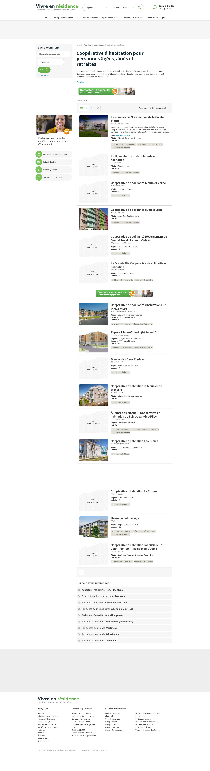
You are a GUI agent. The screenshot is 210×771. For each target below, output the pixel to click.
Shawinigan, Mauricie (126, 422)
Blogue (41, 732)
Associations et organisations (84, 735)
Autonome (115, 173)
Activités (41, 730)
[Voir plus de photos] (93, 126)
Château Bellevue (112, 713)
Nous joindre (43, 741)
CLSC (74, 727)
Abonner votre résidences (49, 716)
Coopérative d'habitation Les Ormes (134, 441)
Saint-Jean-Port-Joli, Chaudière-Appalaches (135, 555)
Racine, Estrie (123, 166)
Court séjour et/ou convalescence (146, 429)
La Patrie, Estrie (124, 189)
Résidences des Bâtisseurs (146, 727)
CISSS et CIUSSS (78, 730)
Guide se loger (44, 721)
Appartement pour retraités (83, 716)
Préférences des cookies (48, 727)
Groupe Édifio (111, 721)
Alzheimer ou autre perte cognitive (150, 144)
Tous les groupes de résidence (148, 730)
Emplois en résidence (110, 17)
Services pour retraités (132, 17)
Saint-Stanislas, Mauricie (128, 365)
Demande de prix (122, 135)
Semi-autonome (117, 144)
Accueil (79, 45)
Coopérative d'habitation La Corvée (134, 491)
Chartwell (109, 716)
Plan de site (43, 738)
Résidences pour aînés (93, 45)
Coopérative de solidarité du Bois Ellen (136, 210)
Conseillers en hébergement (83, 724)
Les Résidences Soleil (144, 724)
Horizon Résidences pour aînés (148, 713)
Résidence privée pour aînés (122, 280)
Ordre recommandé (157, 108)
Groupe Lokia (110, 724)
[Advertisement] (105, 29)
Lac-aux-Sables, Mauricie (128, 246)
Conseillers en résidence (87, 17)
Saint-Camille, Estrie (126, 497)
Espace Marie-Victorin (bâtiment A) (134, 332)
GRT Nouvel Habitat (127, 317)
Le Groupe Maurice (143, 719)
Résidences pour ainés (81, 713)
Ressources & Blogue (156, 17)
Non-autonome (130, 144)
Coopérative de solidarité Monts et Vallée (138, 183)
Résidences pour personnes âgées (58, 17)
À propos (42, 735)
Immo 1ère (140, 716)
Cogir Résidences (112, 719)
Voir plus (80, 82)
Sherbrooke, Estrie (126, 273)
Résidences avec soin (81, 721)
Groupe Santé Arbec (113, 730)
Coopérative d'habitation (121, 148)
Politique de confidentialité (78, 750)
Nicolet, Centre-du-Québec (129, 138)
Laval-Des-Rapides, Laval (128, 216)
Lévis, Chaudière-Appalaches (130, 315)
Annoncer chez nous (46, 719)
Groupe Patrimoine (113, 727)
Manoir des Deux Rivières (128, 359)
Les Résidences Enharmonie (147, 721)
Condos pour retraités (81, 719)
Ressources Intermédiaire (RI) (84, 732)
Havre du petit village (125, 518)
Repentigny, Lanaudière (128, 524)
